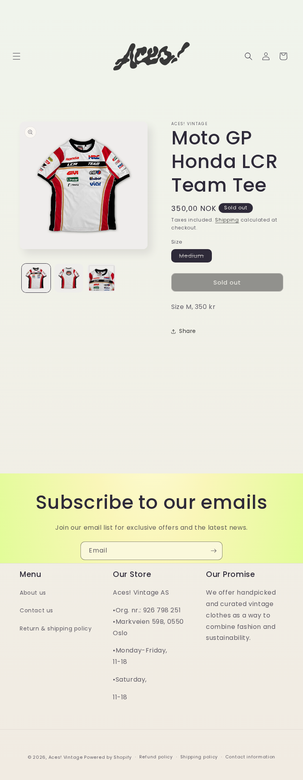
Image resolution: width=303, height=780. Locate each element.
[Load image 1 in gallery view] (36, 278)
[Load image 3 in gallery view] (101, 278)
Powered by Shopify (108, 757)
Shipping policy (199, 757)
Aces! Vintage (66, 757)
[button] (16, 56)
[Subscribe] (213, 551)
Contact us (36, 610)
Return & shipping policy (56, 628)
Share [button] (187, 331)
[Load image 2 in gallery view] (68, 278)
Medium (195, 256)
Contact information (250, 757)
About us (33, 593)
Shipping (227, 219)
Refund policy (156, 757)
